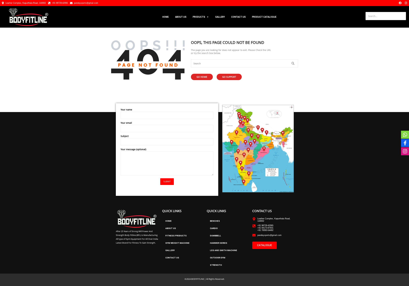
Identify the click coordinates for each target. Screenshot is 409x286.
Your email (126, 122)
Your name (126, 109)
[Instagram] (406, 3)
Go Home (202, 76)
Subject (125, 136)
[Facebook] (400, 3)
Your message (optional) (133, 149)
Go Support (229, 76)
